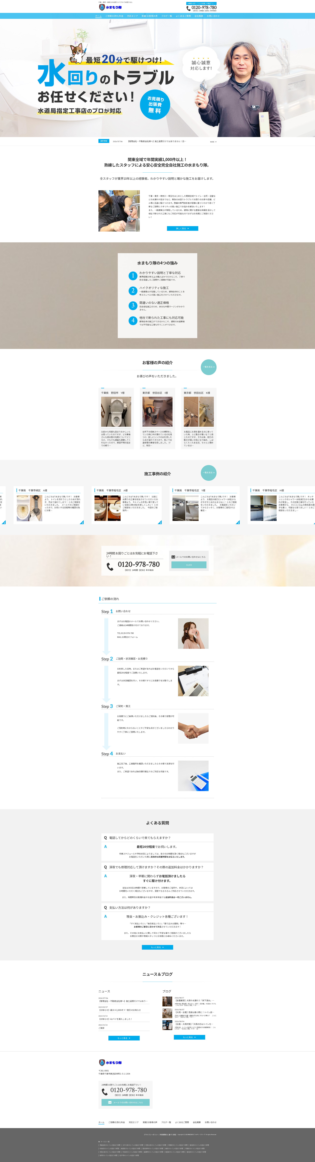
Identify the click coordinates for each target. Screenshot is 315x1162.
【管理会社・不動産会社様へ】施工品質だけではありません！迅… (156, 141)
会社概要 (199, 15)
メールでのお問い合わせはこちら (128, 1102)
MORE (212, 142)
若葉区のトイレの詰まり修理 (178, 1145)
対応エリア (132, 15)
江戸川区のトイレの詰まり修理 (133, 1145)
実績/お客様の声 (150, 15)
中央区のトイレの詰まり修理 (109, 1148)
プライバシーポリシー (151, 1134)
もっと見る (156, 947)
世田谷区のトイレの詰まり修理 (110, 1145)
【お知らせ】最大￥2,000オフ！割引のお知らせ (119, 1008)
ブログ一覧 (166, 15)
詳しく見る (181, 228)
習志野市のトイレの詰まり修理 (152, 1148)
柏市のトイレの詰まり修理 (108, 1155)
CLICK (189, 564)
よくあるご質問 (183, 15)
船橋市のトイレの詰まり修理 (153, 1152)
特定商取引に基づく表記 (168, 1134)
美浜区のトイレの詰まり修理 (130, 1148)
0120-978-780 (204, 7)
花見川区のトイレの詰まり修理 (155, 1145)
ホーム (98, 15)
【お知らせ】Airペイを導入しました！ (115, 1017)
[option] (165, 141)
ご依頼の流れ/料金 (114, 15)
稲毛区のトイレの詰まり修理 (199, 1145)
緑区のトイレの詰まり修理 (174, 1148)
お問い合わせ (213, 15)
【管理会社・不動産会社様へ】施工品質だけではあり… (123, 999)
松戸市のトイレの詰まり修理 (129, 1155)
